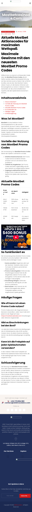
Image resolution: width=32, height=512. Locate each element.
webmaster (7, 34)
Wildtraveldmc (18, 505)
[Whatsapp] (20, 410)
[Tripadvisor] (24, 410)
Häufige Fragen (10, 111)
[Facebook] (8, 410)
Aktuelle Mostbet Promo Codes (15, 108)
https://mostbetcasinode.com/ (11, 316)
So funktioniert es (10, 110)
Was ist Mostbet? (10, 102)
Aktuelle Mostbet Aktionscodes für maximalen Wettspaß (14, 43)
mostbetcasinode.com (8, 31)
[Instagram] (16, 410)
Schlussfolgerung (10, 113)
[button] (8, 456)
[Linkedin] (12, 410)
